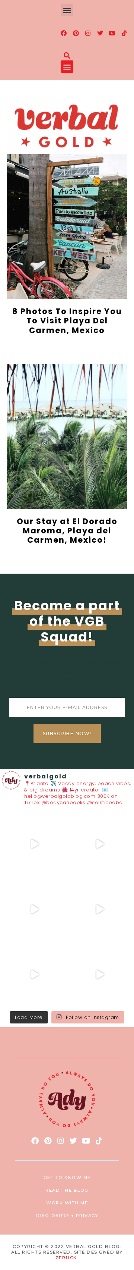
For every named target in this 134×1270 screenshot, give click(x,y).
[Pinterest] (76, 33)
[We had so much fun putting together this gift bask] (34, 975)
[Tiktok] (124, 33)
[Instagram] (88, 33)
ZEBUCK (66, 1257)
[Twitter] (100, 33)
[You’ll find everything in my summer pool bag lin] (99, 844)
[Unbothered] (99, 975)
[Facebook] (64, 33)
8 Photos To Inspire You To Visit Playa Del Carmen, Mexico (67, 320)
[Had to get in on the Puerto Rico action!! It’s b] (34, 909)
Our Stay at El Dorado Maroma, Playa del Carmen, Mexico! (67, 530)
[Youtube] (112, 33)
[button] (67, 10)
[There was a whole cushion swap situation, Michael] (34, 844)
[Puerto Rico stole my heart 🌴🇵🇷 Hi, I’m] (99, 909)
